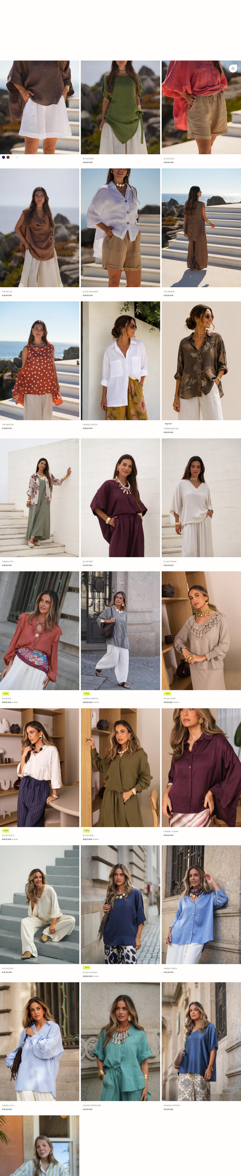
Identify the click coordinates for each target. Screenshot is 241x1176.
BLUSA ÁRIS (88, 501)
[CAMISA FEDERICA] (120, 570)
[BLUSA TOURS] (201, 570)
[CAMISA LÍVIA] (39, 437)
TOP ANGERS (169, 231)
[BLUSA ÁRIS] (120, 437)
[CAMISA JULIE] (39, 981)
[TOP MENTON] (39, 300)
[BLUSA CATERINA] (120, 844)
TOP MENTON (8, 364)
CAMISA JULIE (8, 1045)
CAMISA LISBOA (170, 908)
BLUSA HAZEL (88, 775)
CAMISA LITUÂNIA (171, 771)
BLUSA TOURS (170, 638)
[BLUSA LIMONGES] (120, 167)
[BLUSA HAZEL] (120, 707)
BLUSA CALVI (169, 98)
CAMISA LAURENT (90, 364)
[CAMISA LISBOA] (201, 844)
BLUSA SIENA (88, 98)
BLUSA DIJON (7, 908)
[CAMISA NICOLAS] (201, 300)
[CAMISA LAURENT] (120, 300)
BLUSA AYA (6, 638)
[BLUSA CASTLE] (39, 707)
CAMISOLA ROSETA (172, 1045)
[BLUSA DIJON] (39, 844)
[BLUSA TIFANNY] (201, 437)
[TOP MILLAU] (39, 167)
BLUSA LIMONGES (90, 231)
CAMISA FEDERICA (90, 638)
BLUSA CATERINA (90, 912)
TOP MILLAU (7, 231)
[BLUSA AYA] (39, 570)
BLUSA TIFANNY (170, 501)
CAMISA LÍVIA (7, 501)
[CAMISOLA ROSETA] (201, 981)
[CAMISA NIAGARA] (39, 1114)
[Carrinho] (233, 8)
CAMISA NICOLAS (171, 368)
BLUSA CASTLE (8, 775)
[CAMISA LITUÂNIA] (201, 707)
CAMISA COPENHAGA (92, 1045)
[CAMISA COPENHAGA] (120, 981)
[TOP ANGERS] (201, 167)
